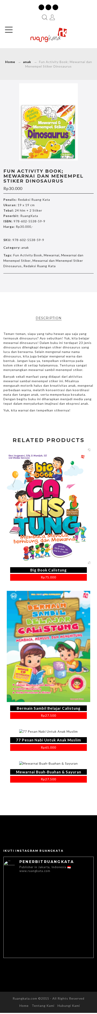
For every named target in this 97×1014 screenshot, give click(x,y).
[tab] (48, 318)
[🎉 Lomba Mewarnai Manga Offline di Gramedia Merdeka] (26, 941)
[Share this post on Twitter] (39, 282)
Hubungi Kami (69, 1005)
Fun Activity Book (27, 255)
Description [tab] (49, 318)
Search (44, 17)
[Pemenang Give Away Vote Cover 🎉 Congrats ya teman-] (26, 890)
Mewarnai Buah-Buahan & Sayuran (48, 772)
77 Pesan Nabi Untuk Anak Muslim (48, 740)
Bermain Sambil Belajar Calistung (49, 708)
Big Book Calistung (48, 570)
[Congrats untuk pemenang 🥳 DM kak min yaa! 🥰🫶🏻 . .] (26, 916)
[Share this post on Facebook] (29, 282)
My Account (52, 17)
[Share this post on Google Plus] (48, 282)
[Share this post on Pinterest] (58, 282)
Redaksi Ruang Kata (39, 266)
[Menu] (9, 30)
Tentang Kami (43, 1005)
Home (10, 62)
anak (27, 62)
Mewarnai (51, 255)
